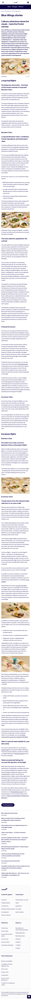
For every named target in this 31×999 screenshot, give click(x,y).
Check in (20, 6)
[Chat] (29, 996)
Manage (14, 6)
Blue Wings (8, 11)
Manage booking (23, 364)
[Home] (16, 2)
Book (9, 6)
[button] (3, 2)
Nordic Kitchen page (17, 792)
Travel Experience (16, 11)
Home (2, 11)
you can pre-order (21, 585)
